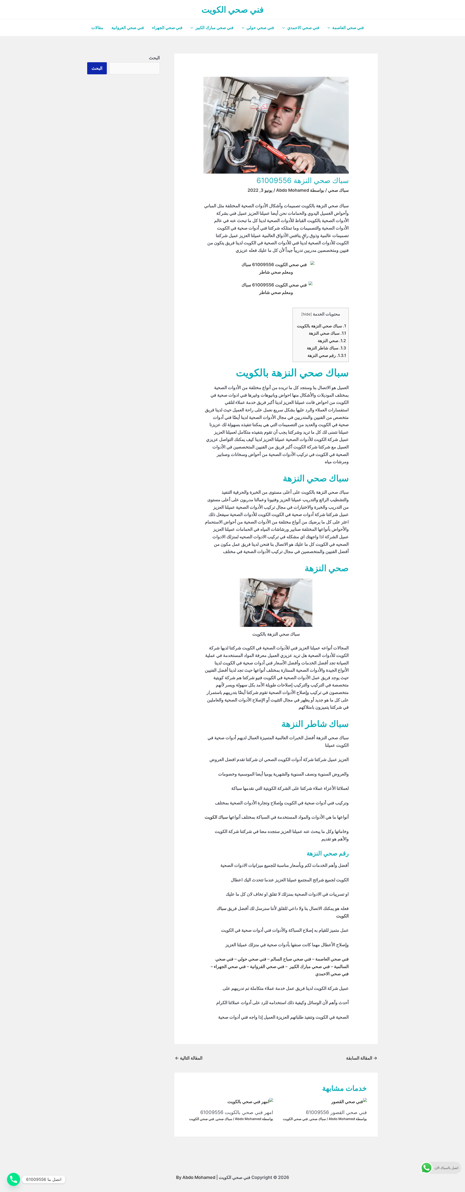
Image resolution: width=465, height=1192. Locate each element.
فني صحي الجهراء (167, 27)
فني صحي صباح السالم (291, 958)
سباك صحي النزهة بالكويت (321, 325)
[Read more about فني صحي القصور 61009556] (349, 1101)
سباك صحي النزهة (327, 333)
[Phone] (13, 1179)
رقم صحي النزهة (327, 355)
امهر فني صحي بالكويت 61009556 (236, 1112)
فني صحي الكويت (233, 9)
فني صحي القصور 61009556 (336, 1112)
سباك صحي (338, 190)
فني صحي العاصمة (348, 27)
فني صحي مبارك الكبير (214, 27)
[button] (329, 27)
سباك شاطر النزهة (326, 347)
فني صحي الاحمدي (303, 27)
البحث (154, 57)
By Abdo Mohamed (195, 1177)
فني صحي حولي (260, 27)
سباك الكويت (216, 817)
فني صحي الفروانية (127, 27)
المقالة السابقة (361, 1058)
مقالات (97, 27)
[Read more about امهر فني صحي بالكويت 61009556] (250, 1101)
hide (306, 314)
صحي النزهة (332, 340)
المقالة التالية (188, 1058)
